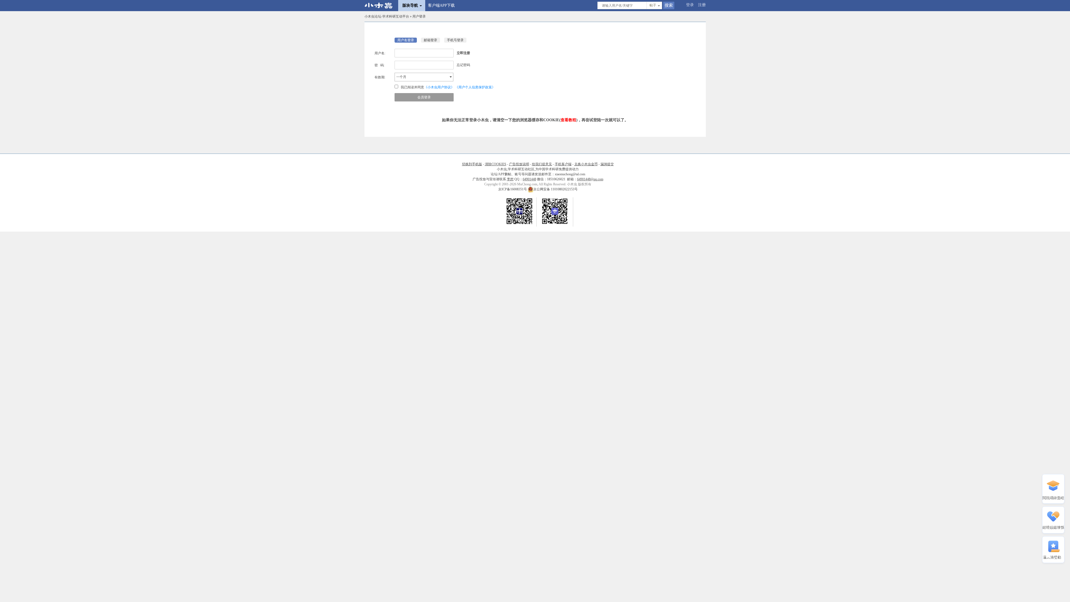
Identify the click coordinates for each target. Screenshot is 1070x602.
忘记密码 (463, 65)
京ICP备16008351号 (513, 189)
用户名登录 (405, 40)
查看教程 (568, 120)
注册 (702, 5)
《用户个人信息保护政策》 (475, 87)
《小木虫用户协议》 (439, 87)
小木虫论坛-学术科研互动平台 (386, 16)
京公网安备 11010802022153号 (555, 189)
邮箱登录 (430, 40)
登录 (690, 5)
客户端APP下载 (441, 5)
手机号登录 (455, 40)
